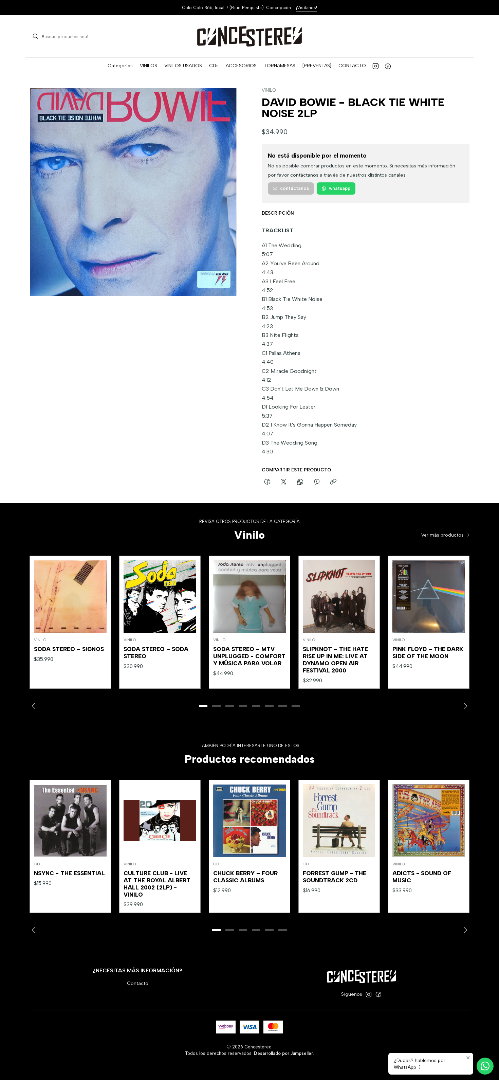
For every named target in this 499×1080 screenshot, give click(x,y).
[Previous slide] (35, 706)
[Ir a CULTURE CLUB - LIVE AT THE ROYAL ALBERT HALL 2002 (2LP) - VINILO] (160, 820)
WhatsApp (339, 188)
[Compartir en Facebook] (267, 482)
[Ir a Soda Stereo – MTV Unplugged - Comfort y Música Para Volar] (249, 596)
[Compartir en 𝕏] (284, 482)
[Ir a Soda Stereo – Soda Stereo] (160, 596)
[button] (120, 65)
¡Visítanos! (306, 7)
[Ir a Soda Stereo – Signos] (70, 596)
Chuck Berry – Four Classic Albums (245, 877)
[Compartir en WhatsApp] (300, 482)
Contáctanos (294, 188)
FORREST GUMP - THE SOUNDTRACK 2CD (334, 877)
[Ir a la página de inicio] (249, 36)
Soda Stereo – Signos (69, 649)
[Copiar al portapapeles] (333, 482)
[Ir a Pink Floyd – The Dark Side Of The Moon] (428, 596)
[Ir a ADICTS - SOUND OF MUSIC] (428, 820)
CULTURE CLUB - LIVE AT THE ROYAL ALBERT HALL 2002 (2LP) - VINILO (157, 884)
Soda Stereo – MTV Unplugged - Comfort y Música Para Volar (249, 656)
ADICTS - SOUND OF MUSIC (421, 877)
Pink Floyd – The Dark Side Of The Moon (427, 653)
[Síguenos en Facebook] (387, 65)
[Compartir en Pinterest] (316, 482)
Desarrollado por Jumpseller (283, 1053)
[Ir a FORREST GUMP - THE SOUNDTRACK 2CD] (339, 820)
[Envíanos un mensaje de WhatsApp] (485, 1066)
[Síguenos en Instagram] (375, 65)
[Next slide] (464, 706)
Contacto (137, 983)
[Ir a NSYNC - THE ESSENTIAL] (70, 820)
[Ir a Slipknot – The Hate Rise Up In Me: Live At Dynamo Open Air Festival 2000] (339, 596)
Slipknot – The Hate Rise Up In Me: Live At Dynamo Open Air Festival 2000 (335, 660)
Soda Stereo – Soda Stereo (156, 653)
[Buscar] (35, 36)
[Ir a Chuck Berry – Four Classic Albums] (249, 820)
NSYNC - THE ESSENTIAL (69, 873)
